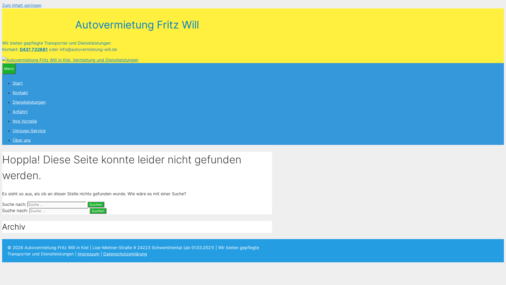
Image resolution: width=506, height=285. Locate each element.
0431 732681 (34, 49)
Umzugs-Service (29, 130)
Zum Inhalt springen (21, 5)
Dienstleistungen (29, 102)
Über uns (22, 140)
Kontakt (20, 92)
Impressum (88, 253)
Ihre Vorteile (25, 121)
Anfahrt (20, 111)
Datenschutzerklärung (125, 253)
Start (18, 83)
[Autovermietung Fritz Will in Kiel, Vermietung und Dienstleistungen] (70, 60)
